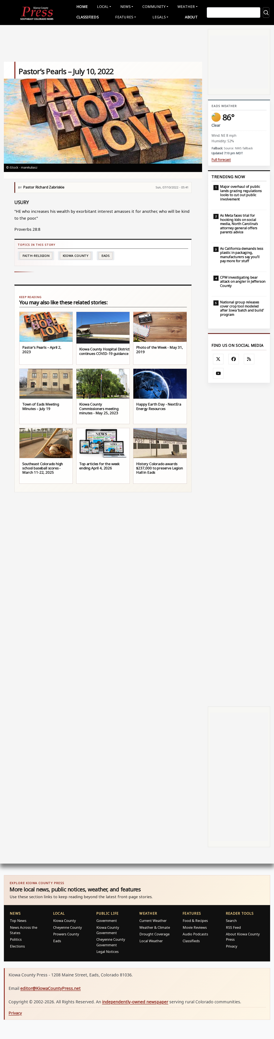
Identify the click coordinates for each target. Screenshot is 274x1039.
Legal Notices (107, 951)
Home (82, 6)
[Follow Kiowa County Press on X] (218, 359)
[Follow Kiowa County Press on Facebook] (233, 359)
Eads (105, 256)
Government (106, 920)
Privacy (231, 946)
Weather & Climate (154, 927)
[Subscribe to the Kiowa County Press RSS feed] (249, 359)
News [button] (125, 6)
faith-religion (36, 256)
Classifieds (87, 17)
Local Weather (151, 940)
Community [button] (153, 6)
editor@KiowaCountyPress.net (50, 988)
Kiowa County (76, 256)
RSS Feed (233, 927)
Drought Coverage (154, 934)
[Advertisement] (239, 545)
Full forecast (221, 159)
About (191, 17)
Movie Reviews (195, 927)
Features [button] (124, 17)
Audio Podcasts (195, 934)
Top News (18, 920)
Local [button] (102, 6)
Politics (16, 939)
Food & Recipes (195, 920)
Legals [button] (159, 17)
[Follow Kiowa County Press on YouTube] (218, 373)
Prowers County (66, 934)
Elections (17, 946)
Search (231, 920)
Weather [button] (186, 6)
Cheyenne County (67, 927)
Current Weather (153, 920)
